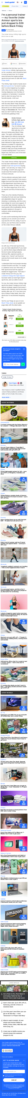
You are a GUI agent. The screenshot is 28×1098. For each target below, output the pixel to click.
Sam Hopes (11, 29)
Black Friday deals (7, 303)
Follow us (14, 63)
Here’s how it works (19, 41)
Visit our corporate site (13, 1045)
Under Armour (6, 70)
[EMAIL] (21, 383)
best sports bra (9, 86)
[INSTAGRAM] (19, 383)
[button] (25, 2)
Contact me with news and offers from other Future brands (13, 1075)
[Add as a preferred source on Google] (7, 1050)
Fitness (10, 10)
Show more (21, 337)
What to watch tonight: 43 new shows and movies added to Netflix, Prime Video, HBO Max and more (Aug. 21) (14, 1023)
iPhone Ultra (15, 6)
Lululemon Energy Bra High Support (13, 276)
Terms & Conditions (17, 1087)
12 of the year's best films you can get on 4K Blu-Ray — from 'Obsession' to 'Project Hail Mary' (14, 1013)
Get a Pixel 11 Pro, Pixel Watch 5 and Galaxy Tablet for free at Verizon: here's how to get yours (14, 996)
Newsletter (23, 63)
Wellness (4, 10)
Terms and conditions (7, 1057)
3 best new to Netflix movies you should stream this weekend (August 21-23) (14, 1033)
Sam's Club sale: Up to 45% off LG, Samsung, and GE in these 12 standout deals (14, 1005)
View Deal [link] (20, 318)
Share (5, 63)
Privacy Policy (21, 1085)
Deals (3, 30)
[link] (6, 123)
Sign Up (14, 1080)
